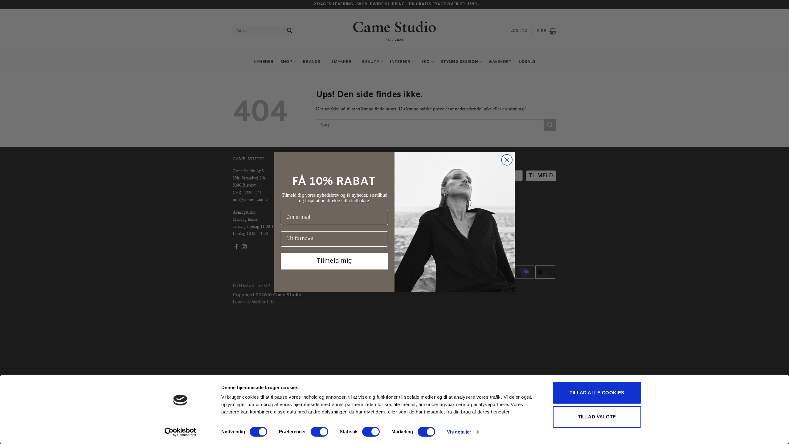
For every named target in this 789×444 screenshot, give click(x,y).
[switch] (319, 432)
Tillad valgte (597, 416)
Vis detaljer (459, 431)
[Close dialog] (506, 159)
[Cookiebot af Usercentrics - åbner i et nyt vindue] (180, 432)
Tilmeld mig (334, 261)
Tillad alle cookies (597, 392)
